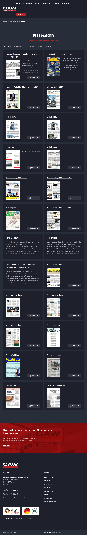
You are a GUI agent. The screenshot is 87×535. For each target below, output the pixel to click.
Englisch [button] (40, 46)
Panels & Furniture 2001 (56, 385)
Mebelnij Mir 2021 (13, 117)
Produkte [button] (38, 3)
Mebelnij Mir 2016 (54, 238)
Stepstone (20, 519)
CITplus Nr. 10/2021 (55, 87)
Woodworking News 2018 (16, 177)
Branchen (56, 3)
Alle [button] (26, 46)
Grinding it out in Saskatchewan (60, 54)
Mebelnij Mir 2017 (13, 208)
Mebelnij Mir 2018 (54, 147)
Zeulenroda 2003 (54, 355)
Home (18, 3)
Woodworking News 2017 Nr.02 (59, 208)
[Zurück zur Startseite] (9, 9)
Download (34, 77)
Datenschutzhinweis (50, 501)
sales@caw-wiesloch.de (18, 498)
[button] (72, 3)
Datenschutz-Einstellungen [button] (52, 532)
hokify (30, 519)
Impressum (48, 498)
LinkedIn (9, 519)
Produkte (47, 481)
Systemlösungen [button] (27, 3)
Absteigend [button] (7, 46)
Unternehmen (14, 21)
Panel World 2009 (13, 355)
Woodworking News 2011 (16, 325)
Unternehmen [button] (65, 3)
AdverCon (10, 147)
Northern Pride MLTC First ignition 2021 (22, 87)
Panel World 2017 (13, 238)
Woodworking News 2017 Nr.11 (59, 177)
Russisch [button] (32, 46)
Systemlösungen (49, 477)
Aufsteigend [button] (17, 46)
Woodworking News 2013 (57, 295)
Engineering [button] (46, 3)
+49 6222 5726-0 (15, 490)
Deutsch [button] (48, 46)
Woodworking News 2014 (16, 295)
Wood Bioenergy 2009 (56, 325)
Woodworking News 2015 (57, 265)
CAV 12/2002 (11, 385)
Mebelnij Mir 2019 (54, 117)
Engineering (48, 484)
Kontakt (21, 14)
